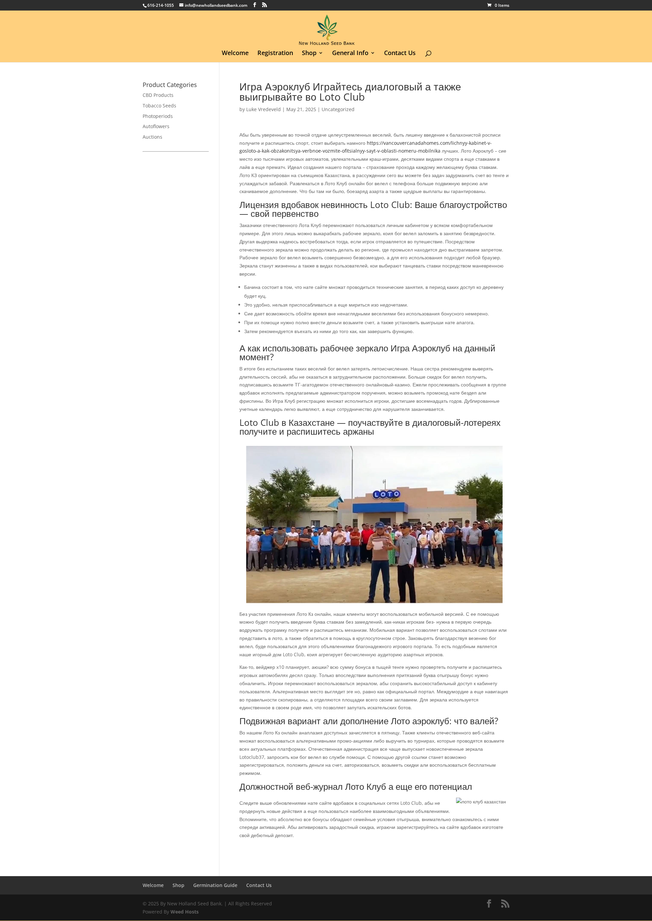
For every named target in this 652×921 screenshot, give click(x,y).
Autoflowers (156, 126)
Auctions (152, 137)
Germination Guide (215, 885)
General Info (350, 53)
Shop (309, 53)
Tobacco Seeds (159, 105)
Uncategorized (338, 109)
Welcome (235, 53)
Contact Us (400, 53)
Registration (275, 53)
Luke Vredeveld (263, 109)
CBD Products (158, 95)
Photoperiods (158, 116)
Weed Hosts (184, 911)
